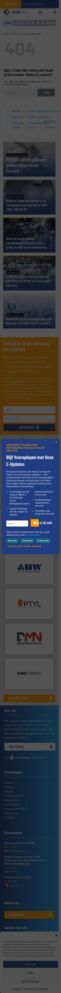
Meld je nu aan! (36, 523)
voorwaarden (32, 534)
